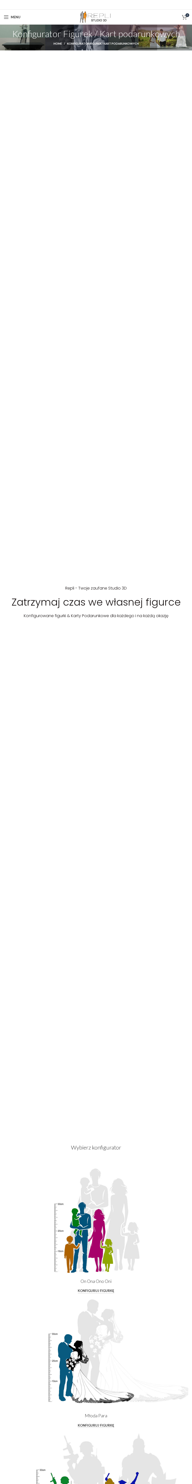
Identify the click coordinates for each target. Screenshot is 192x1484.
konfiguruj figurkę (96, 1291)
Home (58, 43)
